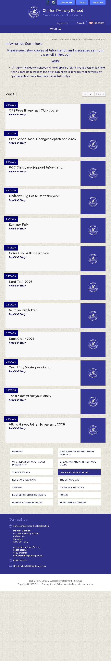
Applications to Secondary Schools (77, 453)
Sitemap (78, 580)
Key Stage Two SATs (24, 479)
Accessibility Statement (61, 580)
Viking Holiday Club (72, 487)
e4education (88, 584)
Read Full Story (17, 114)
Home (66, 39)
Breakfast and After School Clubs (78, 463)
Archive (100, 94)
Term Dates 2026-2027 (73, 502)
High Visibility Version (39, 580)
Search (81, 23)
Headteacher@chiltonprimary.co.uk (29, 566)
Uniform (17, 487)
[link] (85, 94)
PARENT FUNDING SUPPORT (27, 502)
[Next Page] (91, 94)
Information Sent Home (94, 39)
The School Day (69, 479)
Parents (76, 39)
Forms (64, 494)
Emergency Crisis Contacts (29, 494)
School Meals (21, 472)
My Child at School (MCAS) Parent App (28, 463)
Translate (99, 23)
